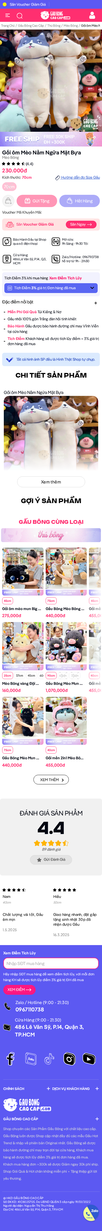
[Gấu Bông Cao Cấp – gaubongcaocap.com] (55, 14)
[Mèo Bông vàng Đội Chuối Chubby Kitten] (23, 642)
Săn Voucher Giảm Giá (28, 4)
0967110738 (90, 257)
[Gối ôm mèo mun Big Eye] (23, 567)
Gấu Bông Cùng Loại (51, 522)
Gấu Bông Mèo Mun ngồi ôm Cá (72, 683)
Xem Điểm (16, 989)
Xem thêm (49, 779)
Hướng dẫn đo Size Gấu (80, 177)
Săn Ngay (78, 224)
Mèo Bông (71, 25)
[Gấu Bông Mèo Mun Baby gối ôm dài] (23, 717)
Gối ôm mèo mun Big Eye (23, 608)
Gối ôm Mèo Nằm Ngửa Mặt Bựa (41, 152)
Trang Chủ (8, 25)
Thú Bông (53, 25)
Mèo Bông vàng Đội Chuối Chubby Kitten (36, 683)
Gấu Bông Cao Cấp (31, 25)
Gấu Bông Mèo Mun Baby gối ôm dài (32, 757)
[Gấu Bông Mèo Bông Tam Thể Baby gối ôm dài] (66, 567)
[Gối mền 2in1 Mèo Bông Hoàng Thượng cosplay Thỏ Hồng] (66, 717)
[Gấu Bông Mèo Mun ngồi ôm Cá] (66, 642)
